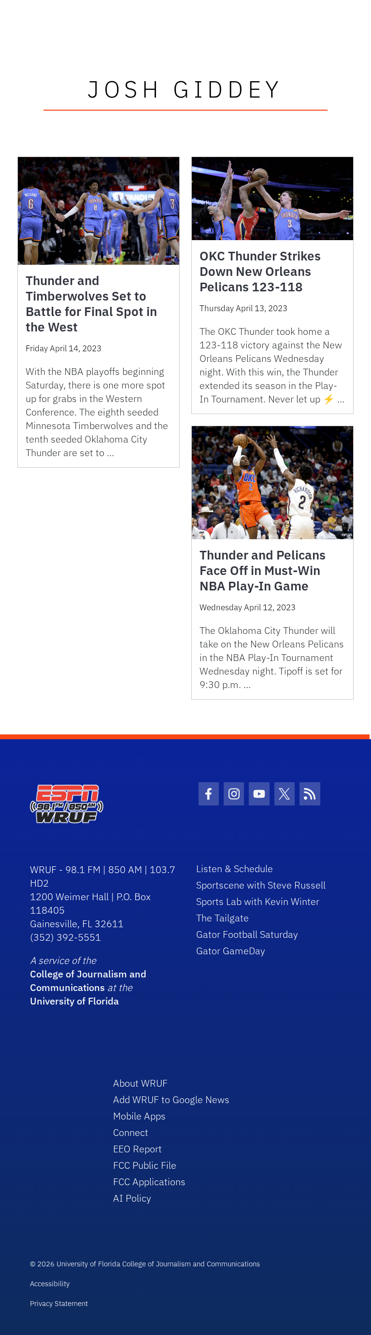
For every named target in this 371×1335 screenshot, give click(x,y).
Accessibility (50, 1283)
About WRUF (140, 1083)
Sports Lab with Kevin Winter (257, 901)
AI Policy (132, 1198)
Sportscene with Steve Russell (261, 884)
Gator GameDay (230, 950)
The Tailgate (222, 917)
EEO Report (137, 1148)
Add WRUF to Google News (171, 1099)
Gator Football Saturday (247, 934)
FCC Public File (144, 1165)
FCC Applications (149, 1181)
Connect (130, 1132)
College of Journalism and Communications (88, 980)
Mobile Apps (139, 1115)
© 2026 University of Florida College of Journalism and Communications (145, 1263)
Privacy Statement (59, 1303)
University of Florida (74, 1000)
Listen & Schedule (234, 868)
